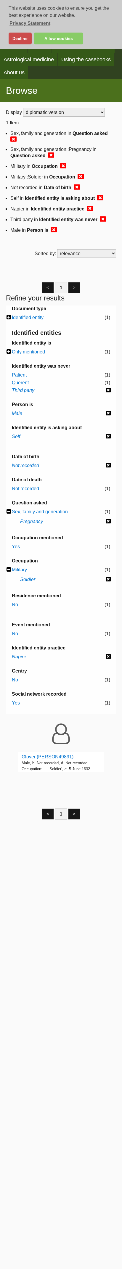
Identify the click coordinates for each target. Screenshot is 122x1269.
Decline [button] (20, 38)
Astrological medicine (29, 59)
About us (14, 72)
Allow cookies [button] (58, 38)
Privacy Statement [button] (29, 23)
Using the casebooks (86, 59)
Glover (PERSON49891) (47, 756)
